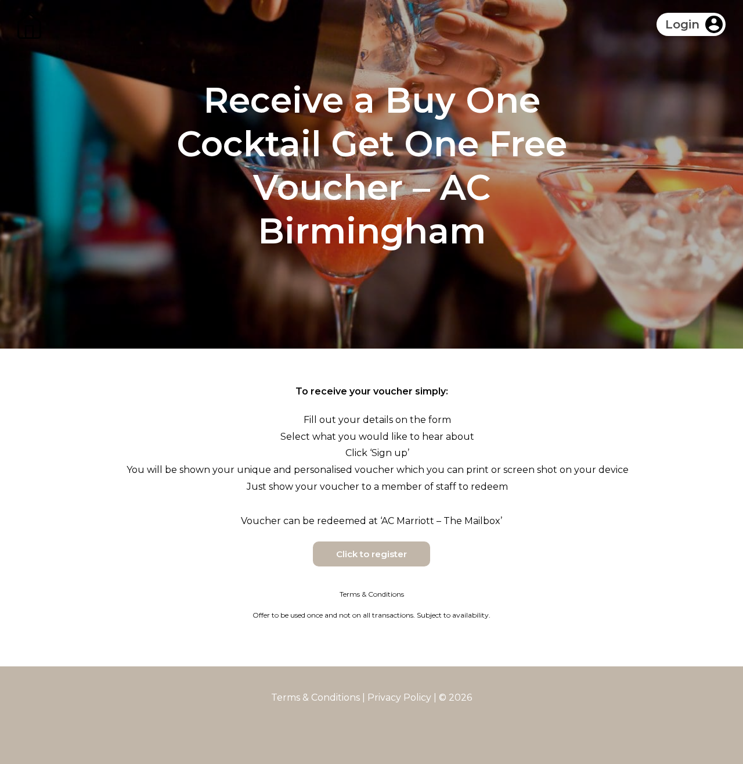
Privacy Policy (399, 697)
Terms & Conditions (315, 697)
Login (682, 24)
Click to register (371, 553)
